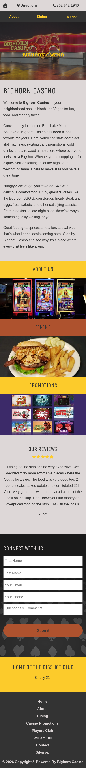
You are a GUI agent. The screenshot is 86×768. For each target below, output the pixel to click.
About (14, 16)
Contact (42, 745)
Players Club (42, 731)
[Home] (5, 5)
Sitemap (42, 752)
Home (42, 701)
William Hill (43, 738)
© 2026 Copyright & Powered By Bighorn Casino (43, 762)
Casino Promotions (42, 723)
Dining (42, 16)
